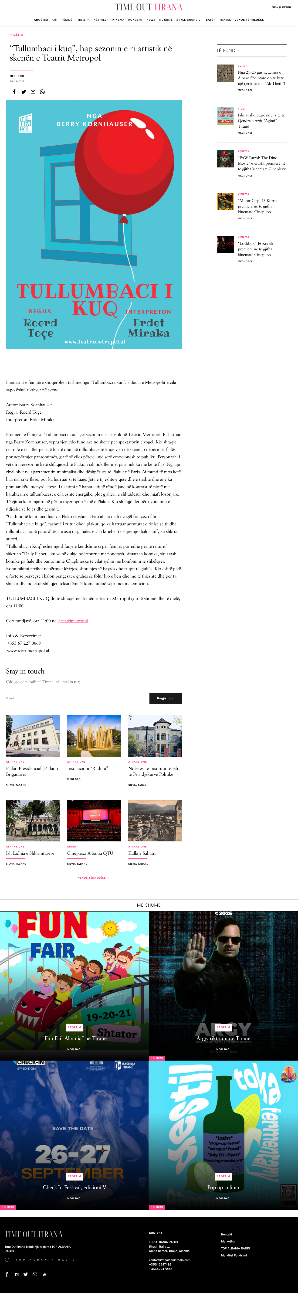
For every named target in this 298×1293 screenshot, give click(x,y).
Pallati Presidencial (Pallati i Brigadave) (32, 772)
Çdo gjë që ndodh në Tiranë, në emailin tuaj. (43, 682)
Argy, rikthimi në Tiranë (224, 1038)
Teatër (210, 20)
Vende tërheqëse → (94, 878)
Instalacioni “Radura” (87, 769)
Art (55, 20)
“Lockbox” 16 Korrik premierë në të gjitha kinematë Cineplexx (255, 249)
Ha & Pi (84, 20)
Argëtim (41, 20)
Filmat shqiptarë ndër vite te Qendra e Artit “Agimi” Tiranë (261, 121)
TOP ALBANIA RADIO (235, 1248)
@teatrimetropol (73, 621)
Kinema (118, 20)
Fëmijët (67, 20)
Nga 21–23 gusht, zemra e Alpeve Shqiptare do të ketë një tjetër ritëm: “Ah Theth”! (261, 78)
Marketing (228, 1241)
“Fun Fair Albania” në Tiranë (74, 1038)
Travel (225, 20)
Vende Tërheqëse (249, 20)
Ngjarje (166, 20)
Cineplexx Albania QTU (90, 854)
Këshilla (101, 20)
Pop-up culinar (223, 1187)
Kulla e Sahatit (142, 854)
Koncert (135, 20)
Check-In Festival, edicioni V (74, 1187)
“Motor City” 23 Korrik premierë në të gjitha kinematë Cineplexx (258, 206)
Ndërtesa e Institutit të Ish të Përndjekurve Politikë (153, 772)
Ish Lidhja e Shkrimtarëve (30, 854)
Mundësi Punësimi (234, 1255)
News (151, 20)
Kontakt (226, 1234)
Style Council (188, 20)
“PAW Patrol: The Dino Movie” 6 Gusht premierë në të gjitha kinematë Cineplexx (262, 164)
